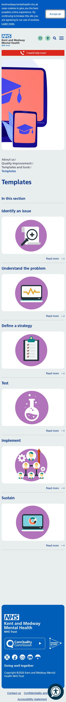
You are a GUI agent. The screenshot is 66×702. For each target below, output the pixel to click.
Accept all (55, 14)
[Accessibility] (48, 38)
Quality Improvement (17, 163)
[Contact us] (40, 38)
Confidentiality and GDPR (40, 693)
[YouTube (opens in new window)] (38, 657)
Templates (9, 171)
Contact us (14, 693)
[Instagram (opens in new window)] (22, 657)
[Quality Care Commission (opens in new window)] (24, 644)
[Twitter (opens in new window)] (7, 657)
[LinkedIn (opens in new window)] (30, 657)
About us (8, 159)
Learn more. (8, 23)
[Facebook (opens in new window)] (14, 657)
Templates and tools (16, 167)
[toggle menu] (61, 38)
